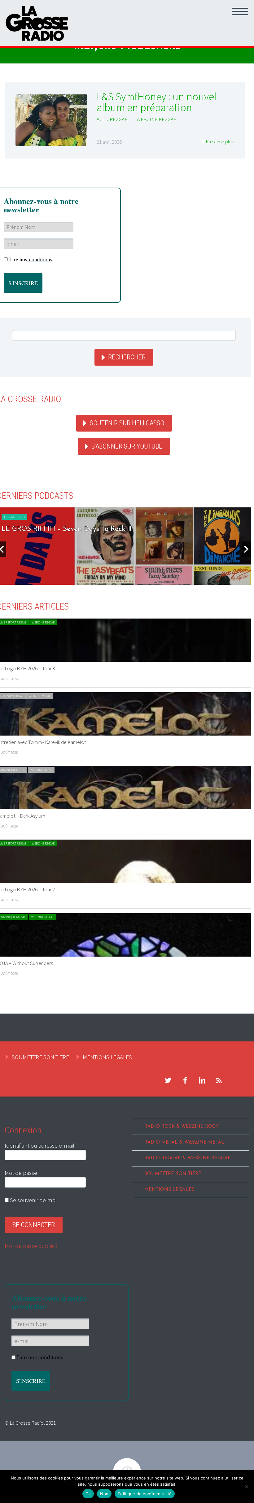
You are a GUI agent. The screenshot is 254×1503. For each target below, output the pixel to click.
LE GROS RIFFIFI (14, 517)
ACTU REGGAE (112, 119)
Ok (88, 1493)
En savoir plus (220, 141)
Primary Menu (240, 11)
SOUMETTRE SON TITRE (40, 1057)
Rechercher (127, 357)
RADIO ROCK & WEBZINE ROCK (181, 1126)
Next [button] (246, 549)
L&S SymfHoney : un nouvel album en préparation (157, 102)
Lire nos (30, 259)
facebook (185, 1080)
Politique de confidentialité (145, 1493)
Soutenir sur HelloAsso (127, 423)
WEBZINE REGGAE (156, 119)
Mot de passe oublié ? (31, 1245)
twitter (168, 1080)
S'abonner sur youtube (126, 446)
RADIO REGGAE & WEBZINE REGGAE (187, 1158)
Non (104, 1493)
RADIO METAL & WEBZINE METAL (184, 1142)
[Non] (246, 1486)
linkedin (202, 1080)
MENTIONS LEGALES (107, 1057)
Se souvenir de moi (32, 1200)
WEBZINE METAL (39, 696)
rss (219, 1080)
